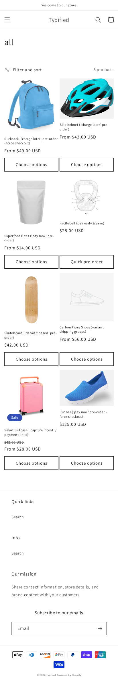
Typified (51, 674)
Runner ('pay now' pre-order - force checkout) (83, 414)
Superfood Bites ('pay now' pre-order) (29, 238)
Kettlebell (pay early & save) (82, 223)
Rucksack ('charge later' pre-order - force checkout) (31, 140)
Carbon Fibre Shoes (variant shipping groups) (82, 329)
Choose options (31, 164)
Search (17, 516)
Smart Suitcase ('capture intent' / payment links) (30, 432)
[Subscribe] (100, 628)
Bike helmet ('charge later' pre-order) (84, 126)
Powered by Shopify (69, 674)
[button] (7, 20)
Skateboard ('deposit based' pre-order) (30, 335)
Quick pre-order (87, 261)
